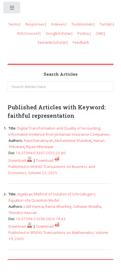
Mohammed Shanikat (73, 140)
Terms (13, 24)
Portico (83, 33)
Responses (35, 24)
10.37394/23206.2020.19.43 (41, 218)
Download (17, 160)
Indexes (58, 24)
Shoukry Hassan (22, 212)
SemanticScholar (51, 42)
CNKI (100, 33)
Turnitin (106, 24)
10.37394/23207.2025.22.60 (41, 152)
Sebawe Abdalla (87, 206)
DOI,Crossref (28, 33)
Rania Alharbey (58, 206)
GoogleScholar (58, 33)
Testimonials (82, 24)
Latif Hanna (34, 206)
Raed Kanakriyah (38, 140)
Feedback (81, 42)
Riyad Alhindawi (39, 146)
